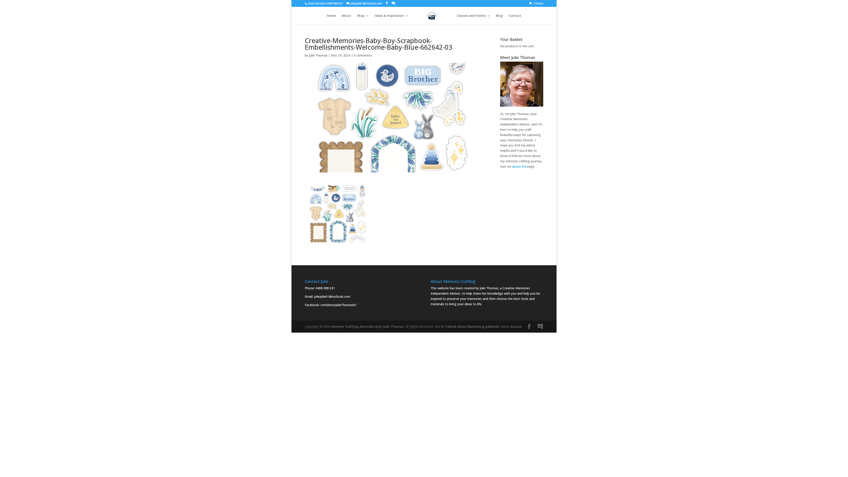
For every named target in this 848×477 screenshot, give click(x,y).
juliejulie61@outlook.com (332, 296)
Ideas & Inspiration (389, 16)
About (346, 16)
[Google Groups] (393, 3)
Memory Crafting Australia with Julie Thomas (367, 326)
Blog (499, 16)
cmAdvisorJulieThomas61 (338, 305)
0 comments (363, 55)
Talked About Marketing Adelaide (472, 326)
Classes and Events (471, 16)
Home (331, 16)
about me (519, 166)
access (516, 326)
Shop (361, 16)
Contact (515, 16)
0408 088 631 (325, 288)
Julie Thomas (318, 55)
